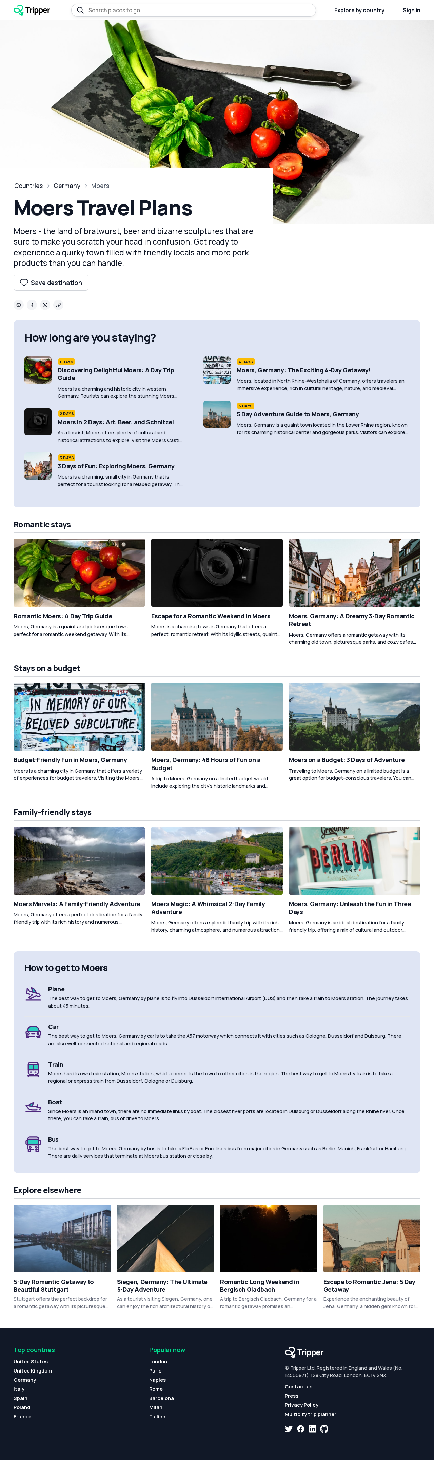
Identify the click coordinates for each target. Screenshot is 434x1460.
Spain (20, 1398)
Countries (28, 185)
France (22, 1416)
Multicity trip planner (310, 1414)
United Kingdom (33, 1370)
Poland (22, 1407)
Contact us (298, 1386)
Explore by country (359, 10)
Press (291, 1396)
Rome (156, 1389)
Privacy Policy (301, 1405)
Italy (19, 1389)
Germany (67, 185)
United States (31, 1361)
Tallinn (157, 1416)
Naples (157, 1380)
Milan (155, 1407)
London (158, 1361)
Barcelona (161, 1398)
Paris (155, 1370)
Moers (100, 185)
